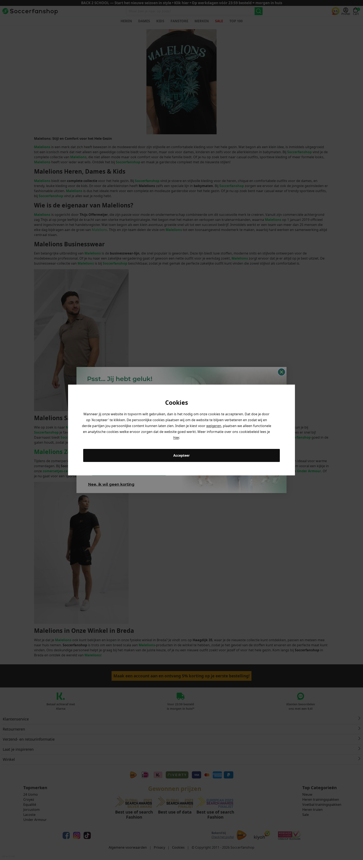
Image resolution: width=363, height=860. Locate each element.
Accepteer (181, 455)
